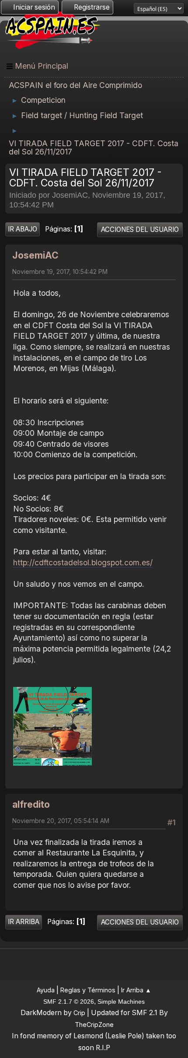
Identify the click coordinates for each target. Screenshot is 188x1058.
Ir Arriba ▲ (136, 990)
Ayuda (46, 990)
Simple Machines (121, 1001)
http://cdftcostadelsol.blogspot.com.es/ (83, 562)
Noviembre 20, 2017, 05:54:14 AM (60, 820)
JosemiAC (35, 255)
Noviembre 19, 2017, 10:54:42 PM (60, 271)
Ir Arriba (23, 922)
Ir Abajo (22, 229)
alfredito (31, 804)
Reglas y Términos (87, 990)
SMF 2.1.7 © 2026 (68, 1001)
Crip (79, 1012)
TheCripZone (94, 1024)
